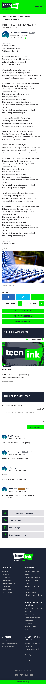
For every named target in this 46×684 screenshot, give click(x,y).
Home (4, 17)
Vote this (34, 303)
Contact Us (5, 575)
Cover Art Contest (8, 641)
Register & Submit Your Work (34, 609)
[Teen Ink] (11, 6)
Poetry (13, 17)
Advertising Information (33, 577)
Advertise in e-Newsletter (33, 595)
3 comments (9, 381)
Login (39, 409)
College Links (29, 646)
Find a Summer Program (17, 535)
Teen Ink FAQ (6, 586)
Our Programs (6, 577)
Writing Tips (29, 620)
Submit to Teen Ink (15, 520)
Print (5, 249)
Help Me (7, 369)
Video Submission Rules (33, 618)
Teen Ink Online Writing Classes (32, 650)
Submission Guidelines (32, 615)
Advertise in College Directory (31, 582)
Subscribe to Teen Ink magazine (32, 628)
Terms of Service (7, 592)
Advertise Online (30, 592)
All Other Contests (8, 647)
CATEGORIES (22, 682)
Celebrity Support (7, 580)
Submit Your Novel (31, 612)
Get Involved (29, 623)
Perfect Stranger (12, 19)
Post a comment (22, 311)
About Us (5, 572)
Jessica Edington (20, 33)
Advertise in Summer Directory (32, 587)
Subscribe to (20, 513)
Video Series (29, 658)
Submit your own (23, 321)
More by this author (17, 38)
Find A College (14, 528)
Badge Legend (29, 661)
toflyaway (12, 468)
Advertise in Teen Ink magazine (32, 573)
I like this (13, 303)
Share (5, 292)
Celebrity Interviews (8, 583)
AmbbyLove (12, 488)
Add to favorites (22, 316)
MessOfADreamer (11, 375)
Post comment (35, 427)
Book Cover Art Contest (9, 644)
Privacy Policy (6, 589)
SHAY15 (11, 436)
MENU (37, 6)
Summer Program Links (32, 643)
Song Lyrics (25, 17)
